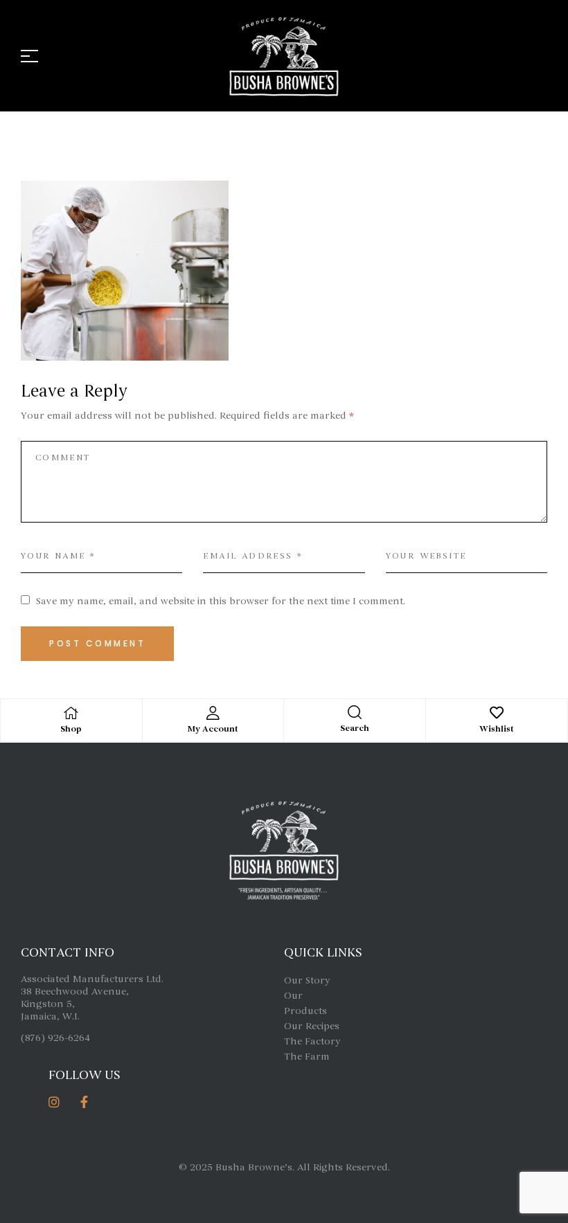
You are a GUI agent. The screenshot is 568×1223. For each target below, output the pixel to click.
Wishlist (496, 729)
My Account (213, 729)
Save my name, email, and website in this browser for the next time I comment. (220, 601)
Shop (71, 729)
